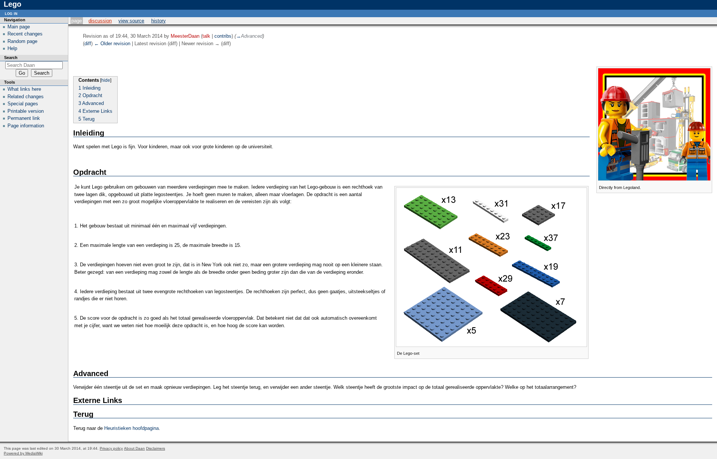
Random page (22, 41)
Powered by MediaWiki (23, 453)
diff (87, 43)
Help (12, 48)
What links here (24, 89)
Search (11, 57)
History (158, 21)
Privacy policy (111, 448)
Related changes (25, 96)
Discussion (100, 21)
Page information (25, 125)
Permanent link (23, 118)
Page (76, 21)
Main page (18, 27)
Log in (11, 13)
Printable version (25, 111)
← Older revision (112, 43)
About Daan (134, 448)
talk (206, 36)
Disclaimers (155, 448)
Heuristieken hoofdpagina (131, 428)
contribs (223, 36)
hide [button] (105, 80)
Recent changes (25, 34)
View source (131, 21)
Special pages (22, 103)
